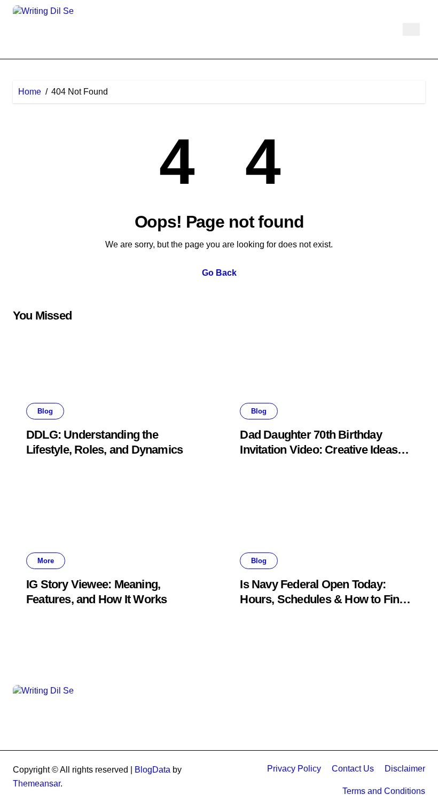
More (45, 561)
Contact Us (353, 768)
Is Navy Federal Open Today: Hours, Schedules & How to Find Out (322, 599)
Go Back (219, 272)
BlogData (152, 769)
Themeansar (36, 783)
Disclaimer (405, 768)
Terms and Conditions (383, 791)
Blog (45, 411)
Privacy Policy (294, 768)
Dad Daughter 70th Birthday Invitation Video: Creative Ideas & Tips (324, 450)
